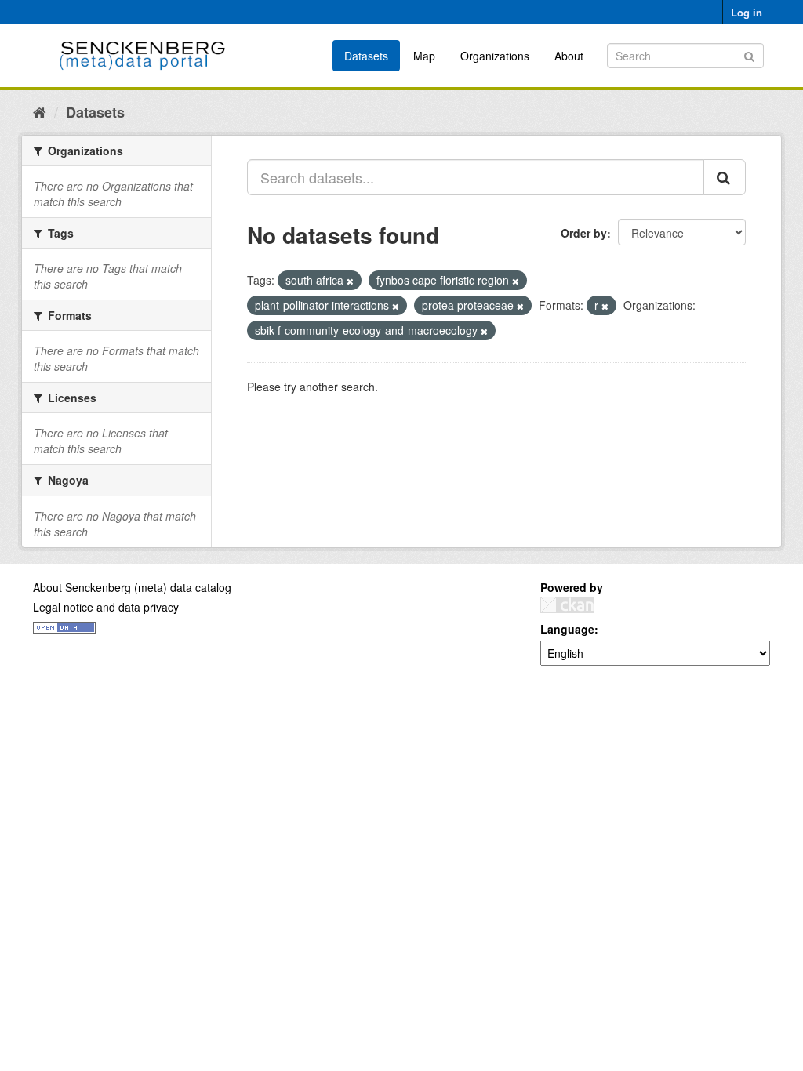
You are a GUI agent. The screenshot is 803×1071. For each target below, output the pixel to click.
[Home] (39, 111)
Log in (746, 12)
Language (567, 629)
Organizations (494, 56)
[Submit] (749, 54)
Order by (584, 233)
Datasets (366, 56)
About (568, 56)
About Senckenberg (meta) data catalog (132, 587)
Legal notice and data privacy (106, 607)
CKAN (567, 605)
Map (424, 56)
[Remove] (350, 280)
